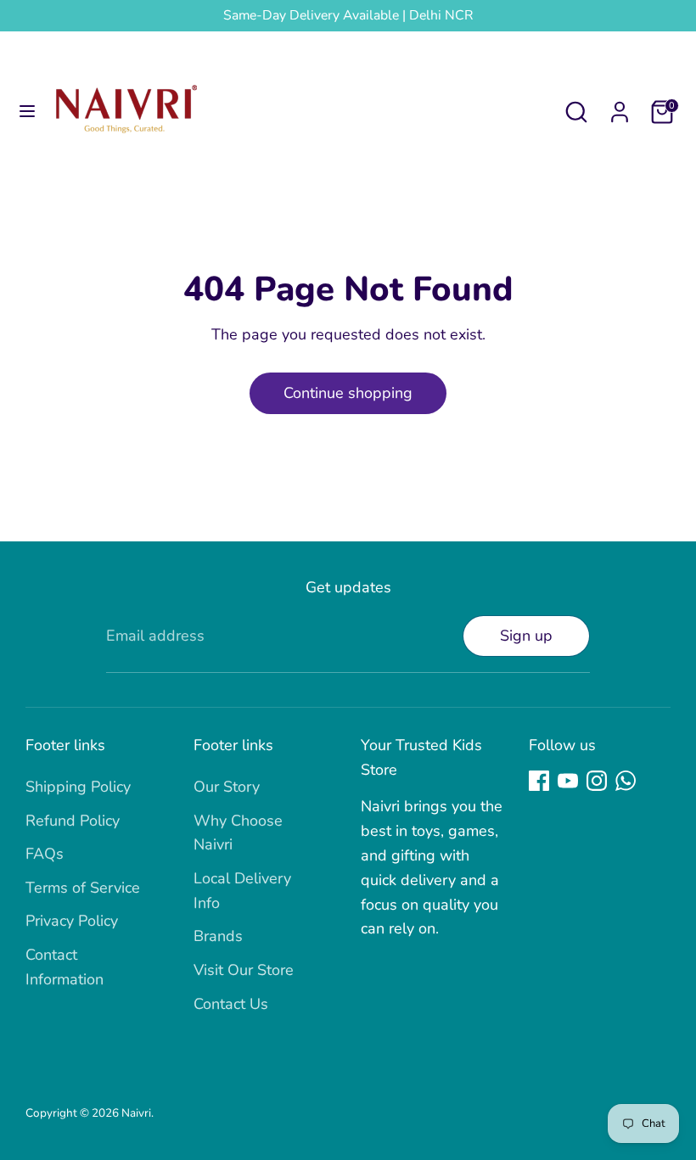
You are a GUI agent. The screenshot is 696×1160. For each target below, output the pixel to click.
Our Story (227, 786)
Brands (218, 936)
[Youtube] (568, 781)
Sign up (526, 635)
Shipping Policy (78, 786)
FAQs (44, 853)
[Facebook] (539, 781)
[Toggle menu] (27, 111)
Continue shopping (348, 393)
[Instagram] (597, 781)
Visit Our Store (244, 970)
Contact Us (231, 1004)
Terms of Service (82, 887)
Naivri (136, 1113)
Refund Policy (72, 820)
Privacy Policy (71, 921)
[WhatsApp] (625, 781)
